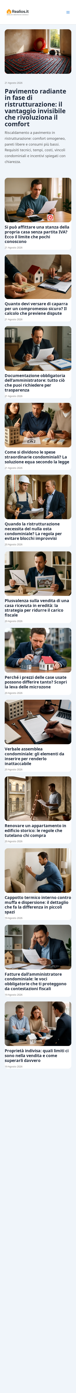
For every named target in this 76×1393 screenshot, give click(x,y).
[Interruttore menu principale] (68, 12)
